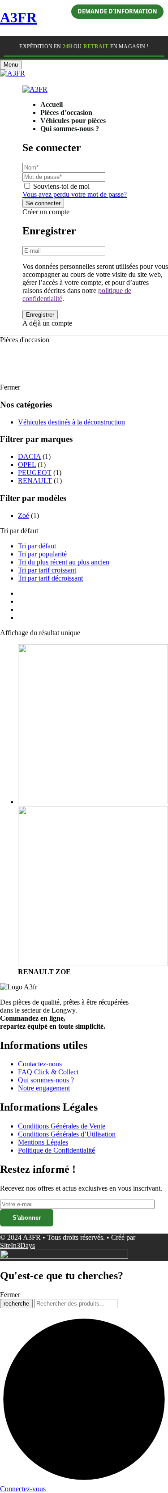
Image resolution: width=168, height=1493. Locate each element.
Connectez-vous (23, 1489)
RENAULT (35, 480)
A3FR (18, 17)
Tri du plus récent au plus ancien (63, 562)
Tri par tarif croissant (47, 570)
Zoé (23, 515)
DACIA (29, 456)
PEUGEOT (35, 472)
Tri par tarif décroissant (50, 578)
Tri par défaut (37, 546)
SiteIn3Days (17, 1245)
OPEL (27, 464)
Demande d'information (117, 11)
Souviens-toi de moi (61, 186)
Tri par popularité (42, 554)
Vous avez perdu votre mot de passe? (74, 194)
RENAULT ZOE (44, 972)
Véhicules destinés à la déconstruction (71, 422)
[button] (2, 81)
